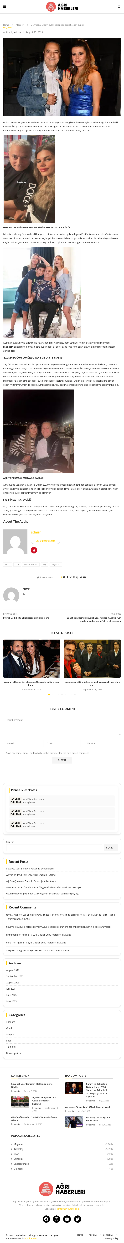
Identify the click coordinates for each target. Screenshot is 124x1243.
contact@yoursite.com (68, 1209)
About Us (93, 1234)
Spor (8, 1040)
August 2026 (12, 970)
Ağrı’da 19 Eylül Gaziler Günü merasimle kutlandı (31, 874)
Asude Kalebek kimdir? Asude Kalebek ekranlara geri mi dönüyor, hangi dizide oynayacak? (64, 926)
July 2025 (11, 988)
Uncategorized (13, 1053)
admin (17, 32)
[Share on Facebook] (67, 577)
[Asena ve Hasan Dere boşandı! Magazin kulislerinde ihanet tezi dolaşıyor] (31, 659)
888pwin (10, 950)
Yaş (44, 564)
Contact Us (108, 1234)
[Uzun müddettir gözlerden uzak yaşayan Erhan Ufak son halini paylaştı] (92, 659)
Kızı (17, 564)
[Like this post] (64, 577)
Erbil (7, 564)
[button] (7, 667)
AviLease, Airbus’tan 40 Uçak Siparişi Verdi (87, 1106)
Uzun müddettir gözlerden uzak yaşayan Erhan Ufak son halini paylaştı (42, 893)
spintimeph (12, 934)
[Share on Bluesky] (81, 577)
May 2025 (11, 1001)
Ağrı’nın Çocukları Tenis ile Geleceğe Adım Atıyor (31, 881)
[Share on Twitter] (70, 577)
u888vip (10, 926)
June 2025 (11, 994)
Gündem (10, 1028)
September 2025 (15, 976)
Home (6, 24)
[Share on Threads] (77, 577)
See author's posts (45, 540)
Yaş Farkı (56, 564)
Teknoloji (11, 1046)
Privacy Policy (111, 1238)
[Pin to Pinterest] (74, 577)
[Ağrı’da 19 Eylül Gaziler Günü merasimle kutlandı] (20, 1102)
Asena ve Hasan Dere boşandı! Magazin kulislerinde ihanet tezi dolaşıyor (44, 887)
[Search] (119, 6)
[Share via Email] (84, 577)
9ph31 (9, 942)
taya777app (12, 914)
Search (10, 841)
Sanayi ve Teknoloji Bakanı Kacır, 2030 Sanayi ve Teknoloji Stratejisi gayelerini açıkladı (96, 1090)
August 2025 (12, 982)
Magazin (20, 24)
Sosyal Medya (30, 564)
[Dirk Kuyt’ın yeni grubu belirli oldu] (74, 1122)
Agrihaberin (31, 1238)
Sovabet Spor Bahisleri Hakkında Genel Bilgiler (30, 868)
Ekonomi (11, 1021)
